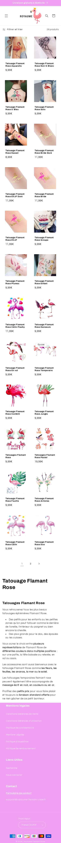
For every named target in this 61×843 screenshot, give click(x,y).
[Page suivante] (39, 563)
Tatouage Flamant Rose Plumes (15, 282)
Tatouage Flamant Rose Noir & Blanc (44, 64)
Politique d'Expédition (17, 742)
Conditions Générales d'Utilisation (23, 721)
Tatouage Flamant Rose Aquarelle (15, 64)
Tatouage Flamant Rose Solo (44, 108)
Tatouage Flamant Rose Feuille (15, 499)
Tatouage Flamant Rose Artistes (44, 499)
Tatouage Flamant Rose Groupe (44, 238)
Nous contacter (14, 775)
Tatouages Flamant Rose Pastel (45, 456)
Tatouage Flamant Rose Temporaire (44, 369)
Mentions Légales (15, 735)
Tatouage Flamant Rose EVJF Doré (15, 195)
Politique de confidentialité (20, 728)
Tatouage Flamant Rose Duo (44, 543)
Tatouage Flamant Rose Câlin (15, 543)
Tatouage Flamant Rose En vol (15, 369)
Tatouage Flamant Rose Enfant (44, 282)
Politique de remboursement (21, 748)
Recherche (11, 768)
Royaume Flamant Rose (34, 841)
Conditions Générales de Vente (22, 714)
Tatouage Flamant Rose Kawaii (15, 151)
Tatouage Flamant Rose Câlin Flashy (15, 325)
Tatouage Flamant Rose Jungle (44, 412)
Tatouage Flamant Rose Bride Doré (44, 151)
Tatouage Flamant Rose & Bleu (15, 108)
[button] (6, 15)
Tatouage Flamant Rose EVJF (15, 238)
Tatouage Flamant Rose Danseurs (44, 325)
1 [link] (22, 563)
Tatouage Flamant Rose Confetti (15, 412)
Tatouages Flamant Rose (15, 456)
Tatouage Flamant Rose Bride (44, 195)
